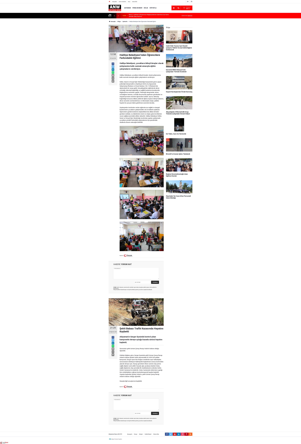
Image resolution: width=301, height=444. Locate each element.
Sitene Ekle (134, 1)
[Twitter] (113, 66)
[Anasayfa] (109, 1)
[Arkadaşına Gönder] (113, 75)
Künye (135, 434)
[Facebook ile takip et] (167, 434)
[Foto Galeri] (191, 1)
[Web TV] (188, 1)
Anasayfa (129, 434)
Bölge (146, 8)
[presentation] (114, 16)
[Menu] (173, 8)
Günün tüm (187, 15)
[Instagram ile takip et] (183, 434)
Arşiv (129, 1)
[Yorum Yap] (113, 81)
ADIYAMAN (127, 8)
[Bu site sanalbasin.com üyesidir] (4, 442)
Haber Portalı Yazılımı (116, 439)
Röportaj (153, 8)
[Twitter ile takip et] (171, 434)
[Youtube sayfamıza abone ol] (175, 434)
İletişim (141, 434)
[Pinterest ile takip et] (186, 434)
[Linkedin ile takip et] (179, 434)
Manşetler (114, 1)
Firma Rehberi (137, 8)
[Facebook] (113, 63)
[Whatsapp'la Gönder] (113, 72)
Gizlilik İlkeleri (148, 434)
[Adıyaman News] (115, 8)
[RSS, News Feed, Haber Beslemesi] (190, 434)
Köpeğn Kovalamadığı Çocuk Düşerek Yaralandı (141, 15)
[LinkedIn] (113, 69)
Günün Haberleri (122, 1)
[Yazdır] (113, 78)
